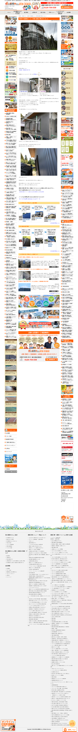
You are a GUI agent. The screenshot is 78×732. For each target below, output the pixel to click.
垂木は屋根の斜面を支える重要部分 (35, 594)
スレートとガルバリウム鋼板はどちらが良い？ (67, 190)
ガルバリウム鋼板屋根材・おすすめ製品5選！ (60, 563)
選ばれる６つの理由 (10, 539)
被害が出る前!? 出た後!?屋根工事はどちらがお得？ (67, 359)
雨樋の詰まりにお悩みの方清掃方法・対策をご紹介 (67, 412)
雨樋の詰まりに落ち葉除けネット (35, 615)
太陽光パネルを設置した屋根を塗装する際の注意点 (38, 620)
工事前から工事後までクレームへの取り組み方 (67, 353)
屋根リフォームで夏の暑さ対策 (34, 567)
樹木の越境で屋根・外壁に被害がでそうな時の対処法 (67, 376)
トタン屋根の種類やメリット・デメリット (66, 260)
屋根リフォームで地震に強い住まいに (36, 562)
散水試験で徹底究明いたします (34, 559)
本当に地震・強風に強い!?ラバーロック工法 (59, 703)
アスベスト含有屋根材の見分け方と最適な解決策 (11, 245)
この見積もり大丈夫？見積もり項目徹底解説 (66, 356)
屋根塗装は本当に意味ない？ (9, 122)
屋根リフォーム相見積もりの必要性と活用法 (37, 584)
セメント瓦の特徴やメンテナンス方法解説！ (11, 173)
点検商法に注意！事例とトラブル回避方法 (36, 551)
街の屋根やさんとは (10, 537)
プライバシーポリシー (10, 445)
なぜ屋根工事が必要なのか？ (67, 224)
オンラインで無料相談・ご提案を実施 (36, 539)
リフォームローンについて (34, 587)
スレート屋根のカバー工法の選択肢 (67, 251)
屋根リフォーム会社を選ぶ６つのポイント (67, 289)
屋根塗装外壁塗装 (68, 108)
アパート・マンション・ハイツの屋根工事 (36, 571)
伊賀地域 (8, 469)
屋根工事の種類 (67, 68)
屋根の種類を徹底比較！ (65, 245)
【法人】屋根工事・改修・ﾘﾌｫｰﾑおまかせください (67, 429)
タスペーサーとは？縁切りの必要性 (10, 150)
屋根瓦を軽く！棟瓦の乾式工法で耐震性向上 (66, 307)
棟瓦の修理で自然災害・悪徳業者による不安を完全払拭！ (62, 614)
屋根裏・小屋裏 (9, 221)
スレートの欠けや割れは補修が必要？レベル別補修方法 (62, 586)
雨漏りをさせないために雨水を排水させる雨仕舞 (11, 233)
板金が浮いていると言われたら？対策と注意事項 (67, 371)
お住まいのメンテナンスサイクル (58, 668)
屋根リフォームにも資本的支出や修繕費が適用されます (39, 589)
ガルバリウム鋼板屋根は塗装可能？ (67, 199)
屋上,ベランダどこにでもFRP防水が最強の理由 (11, 163)
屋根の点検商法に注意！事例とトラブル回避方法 (67, 368)
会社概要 (69, 12)
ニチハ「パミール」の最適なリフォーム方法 (60, 552)
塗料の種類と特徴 (67, 443)
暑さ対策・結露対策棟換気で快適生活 (58, 630)
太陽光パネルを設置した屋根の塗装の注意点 (67, 266)
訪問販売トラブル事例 (66, 364)
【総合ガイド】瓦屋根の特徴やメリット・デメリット (61, 578)
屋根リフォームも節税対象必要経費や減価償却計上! (67, 432)
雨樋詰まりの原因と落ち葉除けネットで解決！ (67, 415)
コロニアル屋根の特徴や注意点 (66, 257)
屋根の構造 (8, 134)
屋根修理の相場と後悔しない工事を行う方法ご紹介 (38, 580)
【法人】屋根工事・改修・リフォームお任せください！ (39, 574)
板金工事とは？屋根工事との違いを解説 (11, 129)
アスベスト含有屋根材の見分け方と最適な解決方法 (61, 643)
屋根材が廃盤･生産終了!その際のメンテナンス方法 (61, 611)
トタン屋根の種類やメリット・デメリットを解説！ (61, 588)
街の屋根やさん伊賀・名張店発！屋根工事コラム (15, 562)
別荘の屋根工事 (65, 425)
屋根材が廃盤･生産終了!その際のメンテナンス (11, 271)
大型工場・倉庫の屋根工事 (34, 569)
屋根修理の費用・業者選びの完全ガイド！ (11, 119)
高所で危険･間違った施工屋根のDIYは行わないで (11, 298)
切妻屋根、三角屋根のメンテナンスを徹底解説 (11, 216)
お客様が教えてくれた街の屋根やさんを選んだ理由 (15, 560)
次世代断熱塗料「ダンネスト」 (65, 322)
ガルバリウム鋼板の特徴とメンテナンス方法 (11, 292)
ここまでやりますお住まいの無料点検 (60, 12)
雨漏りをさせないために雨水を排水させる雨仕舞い (61, 708)
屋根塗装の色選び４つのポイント (66, 319)
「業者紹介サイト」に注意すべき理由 (66, 382)
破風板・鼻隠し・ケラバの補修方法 (58, 598)
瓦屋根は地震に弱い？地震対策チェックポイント (67, 310)
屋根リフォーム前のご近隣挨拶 (34, 549)
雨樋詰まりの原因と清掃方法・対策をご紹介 (37, 614)
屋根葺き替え (69, 73)
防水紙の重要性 (9, 249)
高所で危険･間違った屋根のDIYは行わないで (60, 653)
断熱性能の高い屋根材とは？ (9, 321)
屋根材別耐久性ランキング (9, 261)
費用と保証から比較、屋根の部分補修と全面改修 (67, 236)
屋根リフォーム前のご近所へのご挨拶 (66, 350)
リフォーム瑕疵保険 (10, 544)
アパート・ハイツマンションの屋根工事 (66, 423)
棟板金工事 (68, 103)
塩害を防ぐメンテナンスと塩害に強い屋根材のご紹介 (61, 696)
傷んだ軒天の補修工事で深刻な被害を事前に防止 (11, 147)
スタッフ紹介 (9, 436)
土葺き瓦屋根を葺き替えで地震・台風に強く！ (11, 179)
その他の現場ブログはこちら (54, 293)
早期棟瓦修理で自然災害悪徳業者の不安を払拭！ (11, 182)
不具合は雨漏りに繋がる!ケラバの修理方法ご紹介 (11, 141)
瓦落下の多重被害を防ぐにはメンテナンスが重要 (67, 298)
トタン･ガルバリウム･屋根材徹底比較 (10, 282)
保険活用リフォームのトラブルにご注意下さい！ (60, 693)
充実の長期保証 (9, 546)
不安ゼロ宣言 (8, 542)
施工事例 (26, 12)
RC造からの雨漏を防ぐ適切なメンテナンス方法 (60, 652)
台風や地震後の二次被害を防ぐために (67, 304)
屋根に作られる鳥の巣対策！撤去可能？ (67, 418)
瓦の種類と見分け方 (10, 239)
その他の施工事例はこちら (55, 223)
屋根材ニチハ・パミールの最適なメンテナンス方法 (67, 272)
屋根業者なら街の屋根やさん (11, 571)
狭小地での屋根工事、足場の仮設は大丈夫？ (60, 558)
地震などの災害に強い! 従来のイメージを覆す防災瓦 (61, 641)
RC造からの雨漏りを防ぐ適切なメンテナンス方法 (11, 308)
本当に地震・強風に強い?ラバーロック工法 (11, 202)
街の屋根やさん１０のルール (11, 541)
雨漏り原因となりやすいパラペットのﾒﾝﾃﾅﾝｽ (11, 160)
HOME (20, 16)
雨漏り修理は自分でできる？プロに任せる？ (11, 126)
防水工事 (68, 93)
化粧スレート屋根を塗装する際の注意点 (66, 269)
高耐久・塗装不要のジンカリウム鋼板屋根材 (11, 295)
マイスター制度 (9, 547)
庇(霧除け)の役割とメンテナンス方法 (10, 189)
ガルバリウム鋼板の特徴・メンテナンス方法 (60, 648)
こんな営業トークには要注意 (66, 362)
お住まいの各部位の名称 (11, 116)
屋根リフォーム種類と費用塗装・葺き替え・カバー (67, 248)
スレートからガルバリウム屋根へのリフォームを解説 (67, 193)
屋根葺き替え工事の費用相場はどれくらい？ (67, 233)
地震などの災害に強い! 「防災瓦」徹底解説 (67, 313)
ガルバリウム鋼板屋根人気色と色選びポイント (67, 205)
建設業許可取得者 (9, 439)
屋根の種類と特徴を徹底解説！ (10, 114)
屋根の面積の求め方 (10, 204)
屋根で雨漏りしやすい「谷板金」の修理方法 (10, 236)
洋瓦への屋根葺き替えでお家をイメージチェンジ (11, 274)
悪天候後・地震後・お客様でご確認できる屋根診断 (61, 544)
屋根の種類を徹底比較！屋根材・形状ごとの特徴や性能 (62, 580)
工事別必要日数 (65, 286)
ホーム (9, 12)
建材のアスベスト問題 (10, 247)
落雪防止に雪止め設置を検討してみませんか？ (37, 607)
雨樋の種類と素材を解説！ (34, 619)
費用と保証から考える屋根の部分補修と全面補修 (38, 590)
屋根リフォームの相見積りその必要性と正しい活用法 (67, 347)
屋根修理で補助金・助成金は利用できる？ (66, 337)
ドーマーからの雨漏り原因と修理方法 (10, 314)
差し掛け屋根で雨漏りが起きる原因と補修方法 (60, 706)
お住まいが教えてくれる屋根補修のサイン (67, 239)
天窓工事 (68, 113)
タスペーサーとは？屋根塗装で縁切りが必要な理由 (61, 606)
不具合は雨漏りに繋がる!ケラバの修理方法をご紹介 (61, 608)
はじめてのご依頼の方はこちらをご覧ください (37, 537)
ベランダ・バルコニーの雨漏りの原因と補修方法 (11, 170)
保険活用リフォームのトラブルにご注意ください (67, 379)
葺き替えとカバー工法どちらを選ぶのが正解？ (67, 242)
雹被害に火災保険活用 (56, 721)
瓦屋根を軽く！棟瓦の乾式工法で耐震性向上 (60, 638)
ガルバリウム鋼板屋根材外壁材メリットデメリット (67, 214)
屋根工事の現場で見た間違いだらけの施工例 (66, 316)
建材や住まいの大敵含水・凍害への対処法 (10, 228)
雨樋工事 (68, 88)
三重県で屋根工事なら (10, 442)
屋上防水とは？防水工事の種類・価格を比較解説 (11, 166)
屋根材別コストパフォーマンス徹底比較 (11, 258)
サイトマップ (9, 451)
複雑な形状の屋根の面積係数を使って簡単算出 (11, 207)
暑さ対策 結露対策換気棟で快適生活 (10, 224)
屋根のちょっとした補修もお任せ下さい (36, 547)
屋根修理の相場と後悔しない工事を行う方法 (66, 230)
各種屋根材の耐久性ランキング (57, 680)
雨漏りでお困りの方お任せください (35, 546)
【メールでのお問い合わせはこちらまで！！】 (29, 198)
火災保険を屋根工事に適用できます (35, 564)
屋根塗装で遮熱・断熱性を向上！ (58, 633)
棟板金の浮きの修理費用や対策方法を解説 (11, 132)
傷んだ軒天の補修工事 (56, 663)
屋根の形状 (8, 209)
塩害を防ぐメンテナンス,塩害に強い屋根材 (11, 265)
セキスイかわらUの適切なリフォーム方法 (59, 550)
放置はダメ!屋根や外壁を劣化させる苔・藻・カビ (11, 268)
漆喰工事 (68, 83)
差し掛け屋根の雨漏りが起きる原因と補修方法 (11, 219)
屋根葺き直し (69, 98)
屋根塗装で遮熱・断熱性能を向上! (67, 325)
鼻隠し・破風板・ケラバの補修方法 (11, 137)
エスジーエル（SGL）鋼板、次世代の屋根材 (60, 688)
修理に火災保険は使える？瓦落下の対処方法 (67, 301)
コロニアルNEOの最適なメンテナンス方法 (67, 278)
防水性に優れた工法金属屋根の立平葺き (10, 195)
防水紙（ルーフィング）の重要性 (58, 675)
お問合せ (8, 448)
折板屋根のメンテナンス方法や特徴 (58, 590)
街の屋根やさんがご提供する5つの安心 (17, 12)
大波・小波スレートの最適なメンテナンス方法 (11, 186)
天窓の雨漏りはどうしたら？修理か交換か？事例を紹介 (62, 600)
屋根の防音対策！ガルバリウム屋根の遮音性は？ (67, 217)
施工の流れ (43, 12)
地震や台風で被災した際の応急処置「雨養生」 (11, 198)
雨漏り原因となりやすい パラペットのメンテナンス (38, 600)
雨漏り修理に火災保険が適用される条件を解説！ (67, 331)
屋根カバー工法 (69, 78)
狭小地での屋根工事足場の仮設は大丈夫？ (66, 281)
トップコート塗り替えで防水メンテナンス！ (11, 333)
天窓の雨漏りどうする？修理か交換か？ (11, 317)
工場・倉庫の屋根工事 (66, 420)
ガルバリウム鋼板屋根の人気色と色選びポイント (60, 575)
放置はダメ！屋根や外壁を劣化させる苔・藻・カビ (61, 698)
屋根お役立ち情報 (66, 292)
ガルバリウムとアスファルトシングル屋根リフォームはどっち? (11, 277)
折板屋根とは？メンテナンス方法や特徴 (67, 263)
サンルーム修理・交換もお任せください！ (67, 403)
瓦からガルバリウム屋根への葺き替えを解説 (67, 196)
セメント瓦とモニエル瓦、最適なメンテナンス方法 (61, 593)
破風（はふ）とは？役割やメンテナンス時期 (11, 337)
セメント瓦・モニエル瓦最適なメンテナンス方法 (11, 176)
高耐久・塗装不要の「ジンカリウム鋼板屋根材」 (60, 650)
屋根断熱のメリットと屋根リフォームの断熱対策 (11, 324)
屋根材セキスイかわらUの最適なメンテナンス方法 (67, 275)
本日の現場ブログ (9, 559)
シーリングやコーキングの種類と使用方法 (11, 192)
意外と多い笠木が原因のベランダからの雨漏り (11, 144)
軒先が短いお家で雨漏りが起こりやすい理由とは (11, 242)
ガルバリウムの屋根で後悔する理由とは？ (10, 285)
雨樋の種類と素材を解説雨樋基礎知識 (11, 327)
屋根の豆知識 (9, 255)
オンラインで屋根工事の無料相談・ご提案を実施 (67, 344)
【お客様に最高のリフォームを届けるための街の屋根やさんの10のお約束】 (31, 191)
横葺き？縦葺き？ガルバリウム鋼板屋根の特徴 (67, 211)
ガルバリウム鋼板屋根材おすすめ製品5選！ (67, 208)
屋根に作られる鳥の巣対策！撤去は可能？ (36, 617)
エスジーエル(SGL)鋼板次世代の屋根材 (11, 288)
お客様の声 (34, 12)
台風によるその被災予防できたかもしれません (67, 295)
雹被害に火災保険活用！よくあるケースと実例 (67, 334)
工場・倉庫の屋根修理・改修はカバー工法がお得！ (67, 406)
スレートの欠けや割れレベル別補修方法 (66, 254)
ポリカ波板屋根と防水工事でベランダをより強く (67, 409)
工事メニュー (52, 12)
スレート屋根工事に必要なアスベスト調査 (59, 645)
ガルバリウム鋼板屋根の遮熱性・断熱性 (67, 202)
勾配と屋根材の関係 (10, 230)
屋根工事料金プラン (32, 542)
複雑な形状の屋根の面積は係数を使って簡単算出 (60, 626)
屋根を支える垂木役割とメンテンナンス (10, 301)
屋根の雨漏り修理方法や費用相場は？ (11, 304)
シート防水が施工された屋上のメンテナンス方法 (11, 157)
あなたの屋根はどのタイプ (56, 540)
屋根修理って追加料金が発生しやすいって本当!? (67, 373)
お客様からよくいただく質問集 (57, 549)
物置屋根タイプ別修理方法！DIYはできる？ (66, 400)
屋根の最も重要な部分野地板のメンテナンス (10, 253)
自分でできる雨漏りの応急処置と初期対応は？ (67, 328)
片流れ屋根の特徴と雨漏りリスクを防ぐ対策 (11, 213)
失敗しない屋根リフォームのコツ (66, 227)
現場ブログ (24, 16)
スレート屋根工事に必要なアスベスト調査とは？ (11, 330)
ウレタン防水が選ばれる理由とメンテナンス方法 (11, 153)
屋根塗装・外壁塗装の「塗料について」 (59, 545)
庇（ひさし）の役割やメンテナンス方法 (11, 311)
